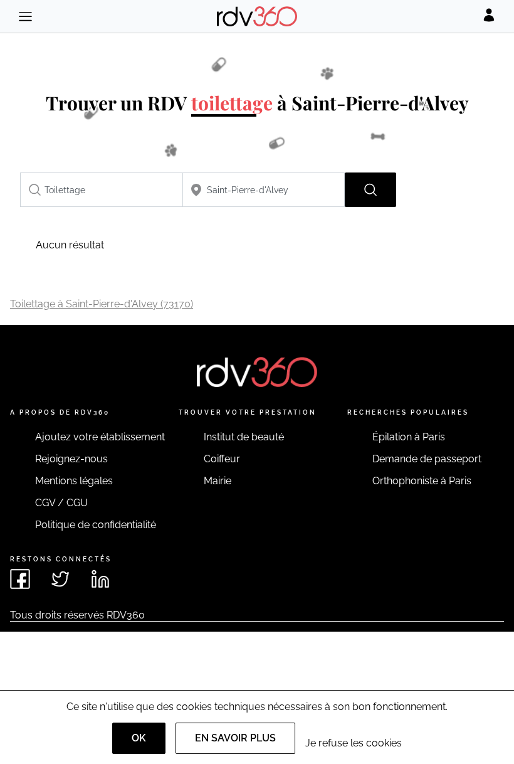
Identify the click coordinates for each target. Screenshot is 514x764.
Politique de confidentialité (95, 525)
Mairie (217, 481)
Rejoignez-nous (71, 459)
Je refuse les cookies (353, 743)
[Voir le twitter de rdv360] (60, 579)
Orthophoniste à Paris (421, 481)
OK (139, 738)
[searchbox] (101, 189)
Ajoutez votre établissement (100, 437)
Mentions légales (74, 481)
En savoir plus (235, 738)
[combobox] (101, 189)
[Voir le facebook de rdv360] (20, 579)
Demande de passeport (426, 459)
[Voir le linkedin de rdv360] (100, 579)
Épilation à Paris (408, 437)
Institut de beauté (244, 437)
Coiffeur (222, 459)
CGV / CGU (61, 503)
